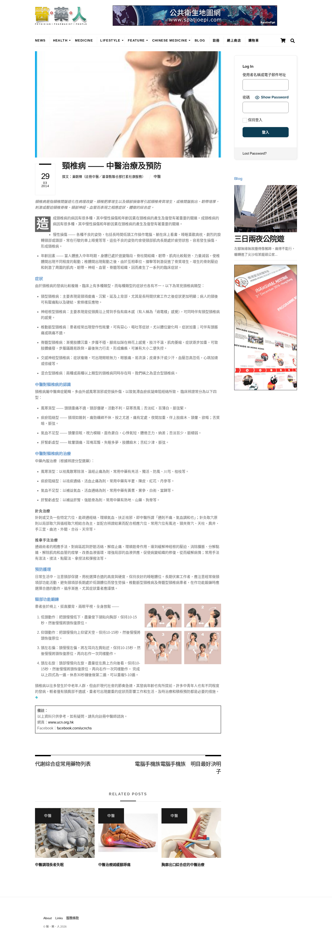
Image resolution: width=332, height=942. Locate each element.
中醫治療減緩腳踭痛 (114, 865)
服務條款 (72, 918)
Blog (200, 40)
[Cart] (283, 40)
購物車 (253, 40)
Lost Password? (255, 153)
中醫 (157, 177)
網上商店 (234, 40)
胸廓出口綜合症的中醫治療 (182, 865)
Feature (136, 40)
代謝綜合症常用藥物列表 (63, 763)
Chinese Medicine (169, 40)
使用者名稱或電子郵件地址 (264, 75)
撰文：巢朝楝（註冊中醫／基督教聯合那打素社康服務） (103, 177)
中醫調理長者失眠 (49, 865)
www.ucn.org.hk (61, 722)
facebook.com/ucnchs (74, 728)
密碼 (246, 97)
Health (60, 40)
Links (59, 918)
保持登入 (254, 120)
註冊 (216, 40)
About (47, 918)
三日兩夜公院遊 (259, 239)
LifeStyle (110, 40)
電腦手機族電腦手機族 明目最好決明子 (178, 767)
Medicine (84, 40)
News (40, 40)
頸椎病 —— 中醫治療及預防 (111, 165)
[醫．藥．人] (61, 23)
